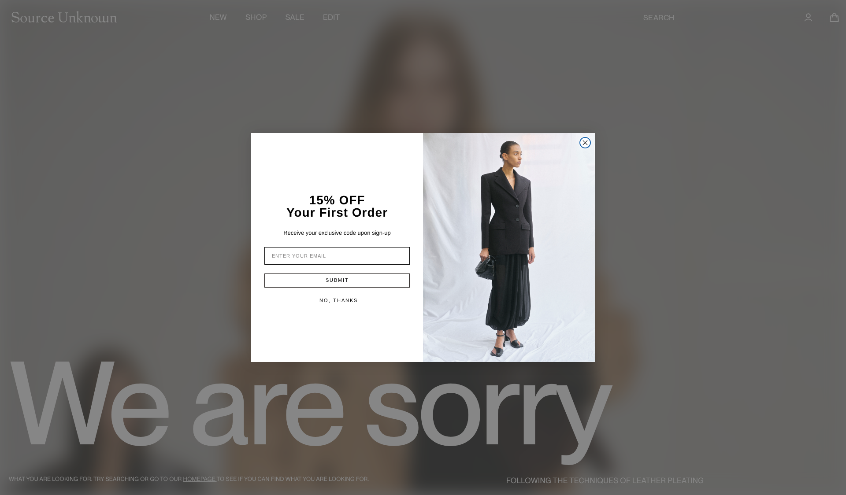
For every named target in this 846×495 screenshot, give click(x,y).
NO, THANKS (338, 300)
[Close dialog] (585, 142)
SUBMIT (337, 280)
